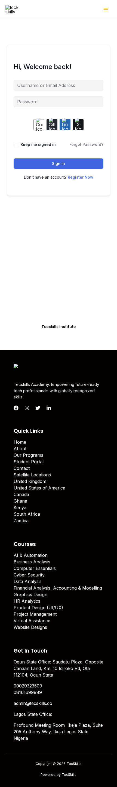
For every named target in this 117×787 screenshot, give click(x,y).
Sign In (58, 163)
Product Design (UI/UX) (38, 607)
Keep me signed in (38, 144)
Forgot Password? (86, 144)
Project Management (35, 614)
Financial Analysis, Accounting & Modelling (58, 588)
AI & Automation (31, 555)
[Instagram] (26, 407)
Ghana (20, 501)
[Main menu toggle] (106, 9)
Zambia (21, 520)
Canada (21, 494)
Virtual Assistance (32, 620)
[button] (58, 326)
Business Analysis (32, 561)
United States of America (39, 488)
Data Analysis (28, 581)
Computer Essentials (35, 568)
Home (20, 442)
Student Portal (29, 461)
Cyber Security (29, 575)
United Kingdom (30, 481)
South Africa (27, 514)
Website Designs (30, 627)
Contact (22, 468)
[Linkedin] (48, 407)
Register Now (80, 177)
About (20, 448)
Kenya (20, 507)
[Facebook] (16, 407)
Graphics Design (30, 594)
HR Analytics (27, 601)
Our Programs (28, 455)
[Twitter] (37, 407)
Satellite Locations (32, 474)
